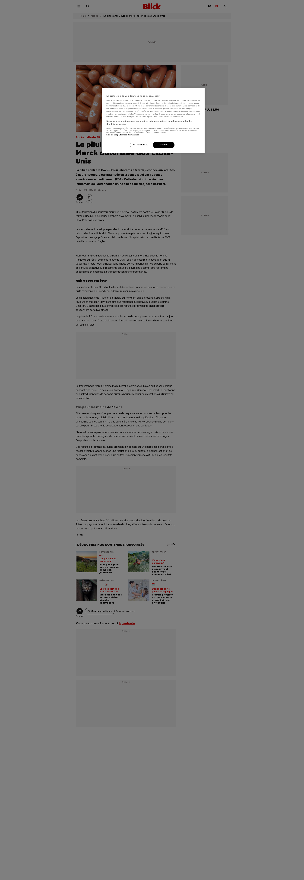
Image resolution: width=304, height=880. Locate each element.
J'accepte (163, 145)
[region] (153, 120)
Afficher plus (140, 145)
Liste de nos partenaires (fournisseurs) (122, 135)
